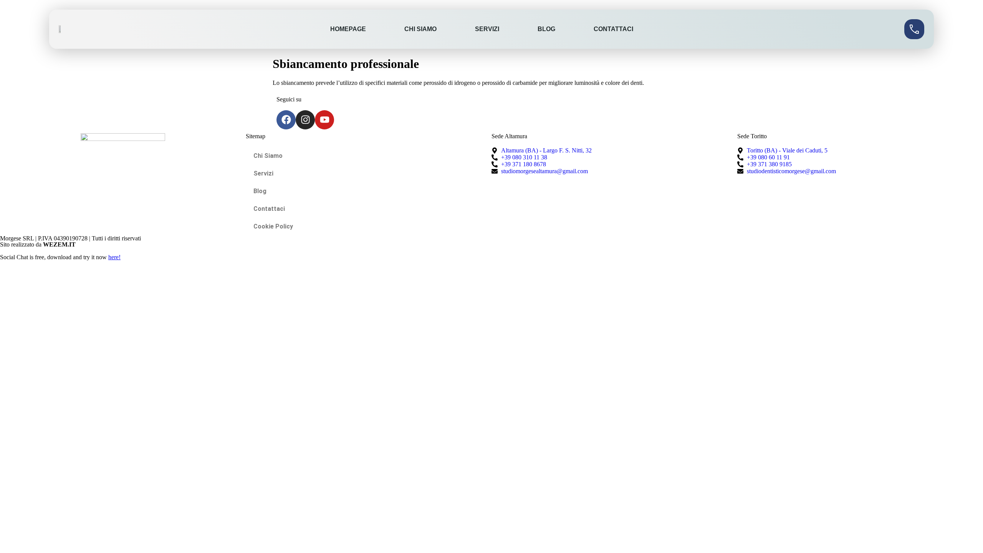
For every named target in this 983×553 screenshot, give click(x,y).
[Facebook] (286, 119)
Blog (546, 29)
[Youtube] (324, 119)
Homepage (348, 29)
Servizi (487, 29)
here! (114, 257)
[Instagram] (305, 119)
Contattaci (613, 29)
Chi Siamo (420, 29)
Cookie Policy (273, 226)
